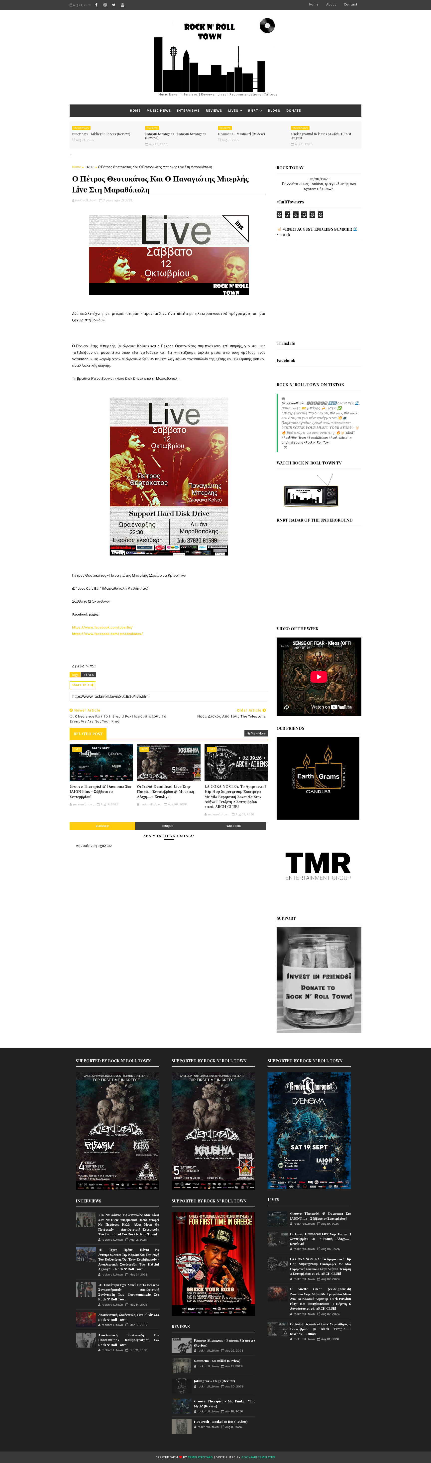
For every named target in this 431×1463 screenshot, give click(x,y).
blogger (102, 826)
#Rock (332, 438)
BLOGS (274, 110)
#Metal (343, 438)
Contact (350, 4)
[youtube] (122, 5)
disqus (167, 826)
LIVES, (128, 200)
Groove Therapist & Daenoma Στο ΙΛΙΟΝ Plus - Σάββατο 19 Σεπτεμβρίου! (100, 791)
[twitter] (113, 5)
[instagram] (105, 5)
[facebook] (96, 5)
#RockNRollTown (294, 438)
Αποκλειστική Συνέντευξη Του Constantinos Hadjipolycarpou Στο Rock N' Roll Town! (128, 1340)
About (331, 4)
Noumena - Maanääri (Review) (241, 134)
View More (258, 733)
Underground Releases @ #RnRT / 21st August (321, 136)
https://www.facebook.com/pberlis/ (103, 627)
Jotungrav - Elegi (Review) (214, 1381)
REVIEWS (214, 110)
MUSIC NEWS (159, 110)
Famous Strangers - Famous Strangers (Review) (175, 136)
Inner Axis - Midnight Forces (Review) (101, 134)
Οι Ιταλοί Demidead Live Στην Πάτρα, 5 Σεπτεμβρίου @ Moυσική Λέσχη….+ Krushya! (165, 791)
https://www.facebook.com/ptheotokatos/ (108, 634)
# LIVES (88, 675)
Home (313, 4)
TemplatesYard (200, 1457)
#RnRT (350, 433)
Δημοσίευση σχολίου (94, 846)
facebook (233, 826)
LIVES (233, 110)
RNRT (253, 110)
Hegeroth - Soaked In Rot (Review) (220, 1421)
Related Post (88, 733)
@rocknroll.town (294, 403)
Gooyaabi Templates (258, 1457)
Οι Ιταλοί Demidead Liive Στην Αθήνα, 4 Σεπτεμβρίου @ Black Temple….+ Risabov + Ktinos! (320, 1329)
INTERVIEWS (188, 110)
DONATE (293, 110)
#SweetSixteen (317, 438)
